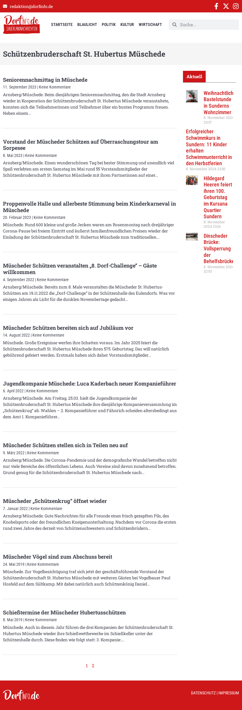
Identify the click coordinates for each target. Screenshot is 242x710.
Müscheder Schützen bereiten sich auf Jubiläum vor (68, 327)
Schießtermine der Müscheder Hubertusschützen (64, 612)
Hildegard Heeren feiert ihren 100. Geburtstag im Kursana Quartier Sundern (218, 197)
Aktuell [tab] (194, 76)
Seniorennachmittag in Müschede (45, 79)
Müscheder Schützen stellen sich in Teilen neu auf (65, 445)
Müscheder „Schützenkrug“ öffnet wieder (55, 500)
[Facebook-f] (216, 6)
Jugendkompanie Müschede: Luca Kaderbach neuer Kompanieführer (89, 383)
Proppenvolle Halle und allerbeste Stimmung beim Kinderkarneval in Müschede (89, 207)
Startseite (62, 24)
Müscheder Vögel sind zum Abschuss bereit (57, 556)
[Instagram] (236, 6)
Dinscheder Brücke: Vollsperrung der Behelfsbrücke (219, 248)
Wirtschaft (150, 24)
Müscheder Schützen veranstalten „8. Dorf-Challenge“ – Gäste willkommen (80, 269)
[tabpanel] (209, 184)
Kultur (127, 24)
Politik (109, 24)
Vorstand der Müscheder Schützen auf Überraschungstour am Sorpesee (80, 145)
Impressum (228, 693)
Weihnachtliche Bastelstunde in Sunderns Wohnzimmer (220, 102)
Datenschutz (203, 693)
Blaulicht (87, 24)
